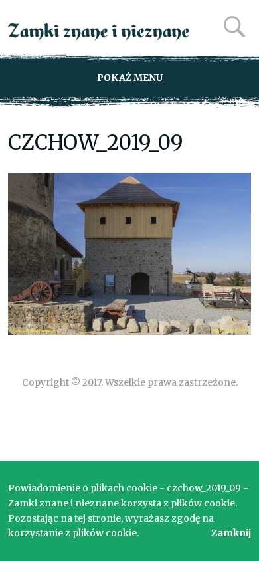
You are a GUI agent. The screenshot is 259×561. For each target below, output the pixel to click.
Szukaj (234, 26)
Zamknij (231, 533)
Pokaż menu (130, 78)
